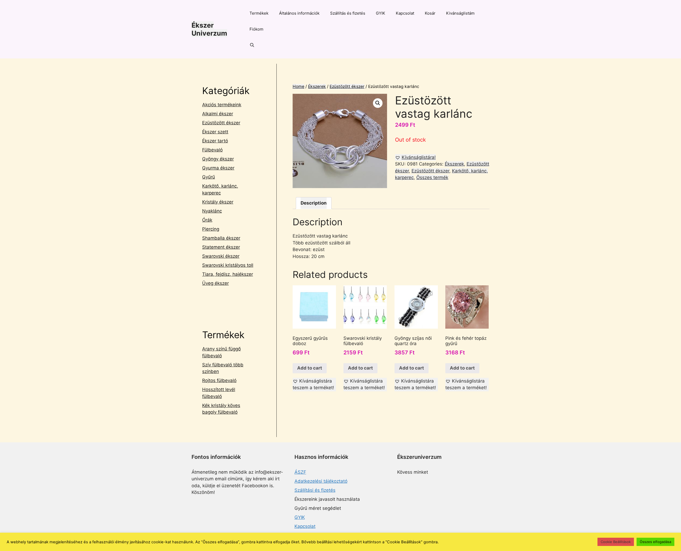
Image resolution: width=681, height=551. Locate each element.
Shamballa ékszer (221, 238)
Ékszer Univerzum (209, 29)
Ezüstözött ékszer (347, 86)
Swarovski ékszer (220, 256)
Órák (207, 220)
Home (298, 86)
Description (314, 203)
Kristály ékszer (217, 202)
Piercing (210, 229)
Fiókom (256, 29)
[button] (415, 157)
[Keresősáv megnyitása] (252, 45)
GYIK (380, 13)
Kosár (430, 13)
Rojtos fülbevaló (219, 380)
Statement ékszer (221, 247)
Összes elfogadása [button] (655, 542)
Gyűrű (208, 177)
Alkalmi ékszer (217, 113)
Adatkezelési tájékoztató (320, 481)
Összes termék (432, 177)
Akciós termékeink (221, 104)
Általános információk (299, 13)
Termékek (259, 13)
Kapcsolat (405, 13)
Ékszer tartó (215, 140)
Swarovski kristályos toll (227, 265)
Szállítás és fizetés (347, 13)
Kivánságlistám (460, 13)
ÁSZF (300, 472)
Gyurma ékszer (218, 168)
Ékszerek (317, 86)
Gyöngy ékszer (218, 159)
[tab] (313, 203)
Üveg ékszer (215, 283)
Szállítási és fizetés (314, 490)
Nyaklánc (212, 211)
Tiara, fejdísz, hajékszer (227, 274)
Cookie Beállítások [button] (616, 542)
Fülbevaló (212, 149)
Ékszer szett (215, 131)
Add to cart (309, 368)
